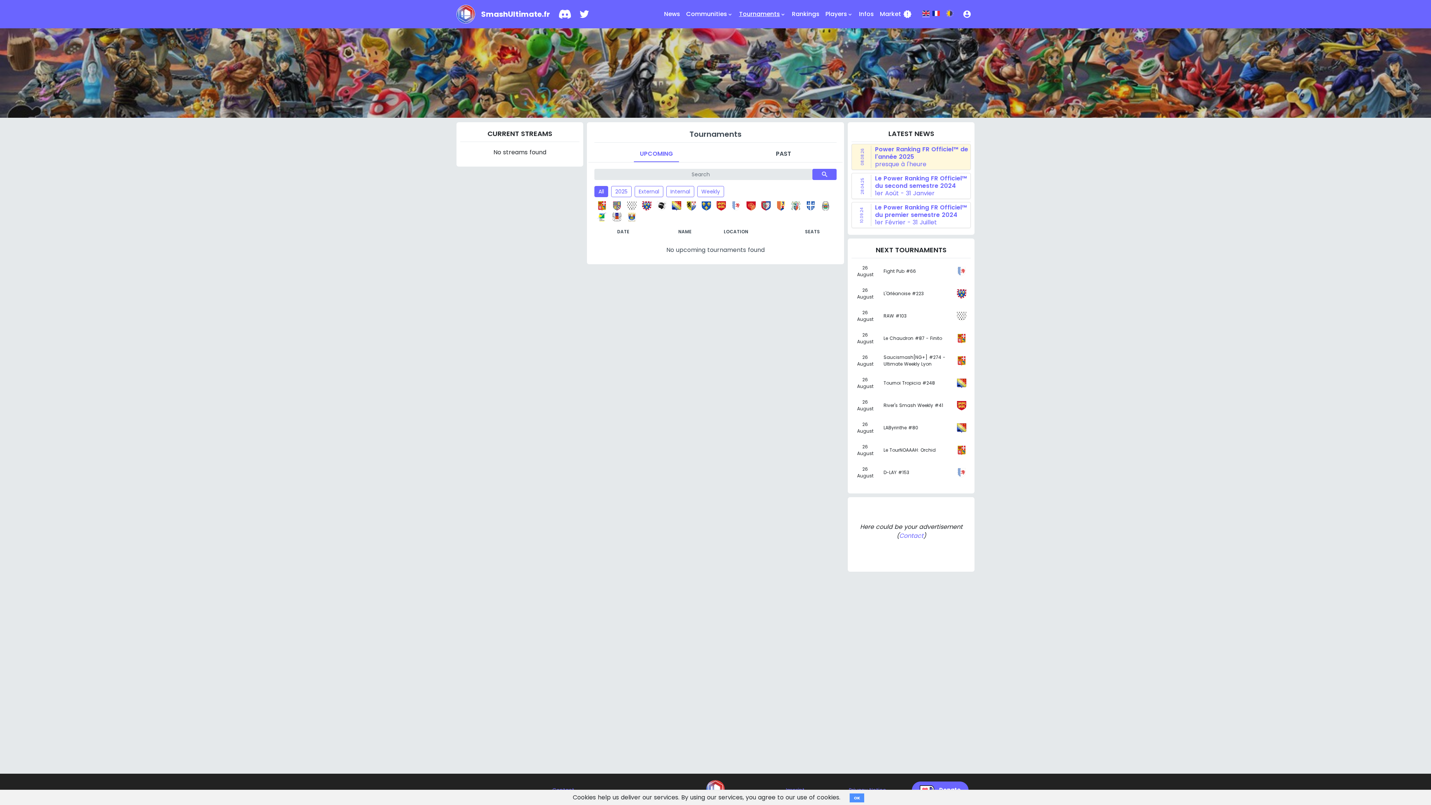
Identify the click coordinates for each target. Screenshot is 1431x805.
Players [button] (839, 14)
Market (896, 14)
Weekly (710, 191)
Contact (911, 535)
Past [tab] (783, 153)
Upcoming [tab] (656, 153)
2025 (621, 191)
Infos (866, 14)
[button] (967, 14)
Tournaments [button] (762, 14)
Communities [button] (709, 14)
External (649, 191)
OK (857, 798)
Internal (680, 191)
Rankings (805, 14)
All (601, 191)
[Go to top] (715, 789)
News (672, 14)
